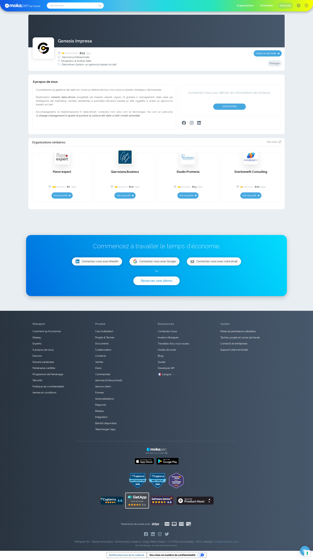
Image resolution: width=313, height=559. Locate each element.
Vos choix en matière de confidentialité (172, 555)
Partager (275, 63)
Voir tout (272, 141)
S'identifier (229, 106)
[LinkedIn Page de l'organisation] (199, 123)
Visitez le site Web (266, 53)
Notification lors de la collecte (126, 555)
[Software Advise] (162, 500)
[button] (306, 5)
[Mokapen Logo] (23, 5)
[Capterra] (110, 500)
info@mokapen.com (226, 541)
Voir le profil (60, 195)
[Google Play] (167, 461)
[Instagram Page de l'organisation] (192, 123)
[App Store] (144, 461)
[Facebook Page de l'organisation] (184, 123)
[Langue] (298, 6)
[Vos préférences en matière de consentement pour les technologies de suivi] (307, 553)
